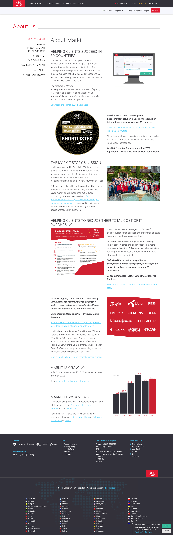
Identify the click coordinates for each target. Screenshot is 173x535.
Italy (64, 526)
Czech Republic (34, 528)
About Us (142, 3)
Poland (99, 521)
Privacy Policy (69, 446)
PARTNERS (39, 70)
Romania (99, 526)
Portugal (99, 523)
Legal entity (68, 451)
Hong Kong (66, 511)
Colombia (32, 521)
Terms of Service (70, 444)
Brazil (30, 509)
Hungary (65, 514)
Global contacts (34, 75)
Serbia (98, 528)
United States (136, 521)
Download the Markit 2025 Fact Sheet (69, 105)
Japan (64, 528)
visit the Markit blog (80, 417)
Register (155, 10)
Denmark (31, 531)
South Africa (135, 504)
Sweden (134, 509)
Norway (99, 516)
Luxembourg (101, 501)
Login (146, 11)
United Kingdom (137, 519)
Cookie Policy (69, 449)
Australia (31, 499)
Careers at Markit (33, 64)
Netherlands (101, 511)
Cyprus (31, 526)
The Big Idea (137, 444)
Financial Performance (36, 58)
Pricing (81, 3)
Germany (65, 506)
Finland (65, 501)
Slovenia (134, 501)
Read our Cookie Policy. (144, 532)
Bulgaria (31, 511)
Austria (31, 501)
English (118, 11)
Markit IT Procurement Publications (36, 48)
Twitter (68, 420)
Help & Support (135, 11)
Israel (64, 523)
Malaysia (99, 504)
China (30, 519)
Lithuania (99, 499)
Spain (133, 506)
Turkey (133, 514)
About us (135, 456)
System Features (52, 3)
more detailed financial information (73, 381)
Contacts (152, 3)
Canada (31, 514)
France (65, 504)
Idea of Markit (36, 3)
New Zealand (101, 514)
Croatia (31, 523)
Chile (30, 516)
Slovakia (134, 499)
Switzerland (135, 511)
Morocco (99, 509)
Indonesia (66, 519)
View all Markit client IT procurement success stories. (76, 357)
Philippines (100, 519)
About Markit (36, 39)
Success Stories (69, 3)
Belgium (31, 504)
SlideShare (71, 408)
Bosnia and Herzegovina (37, 506)
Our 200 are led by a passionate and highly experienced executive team (75, 199)
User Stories (136, 449)
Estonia (65, 499)
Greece (65, 509)
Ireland (65, 521)
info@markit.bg (107, 446)
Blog (134, 3)
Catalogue (122, 3)
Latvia (64, 531)
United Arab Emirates (139, 516)
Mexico (99, 506)
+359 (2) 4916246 (109, 444)
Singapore (100, 531)
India (64, 516)
